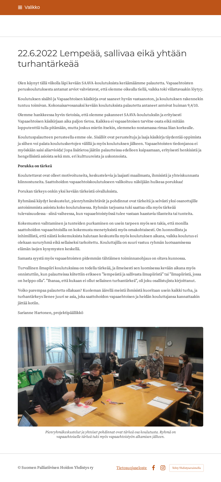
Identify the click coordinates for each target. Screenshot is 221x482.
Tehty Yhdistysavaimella (186, 468)
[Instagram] (163, 468)
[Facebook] (153, 468)
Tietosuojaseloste (131, 467)
